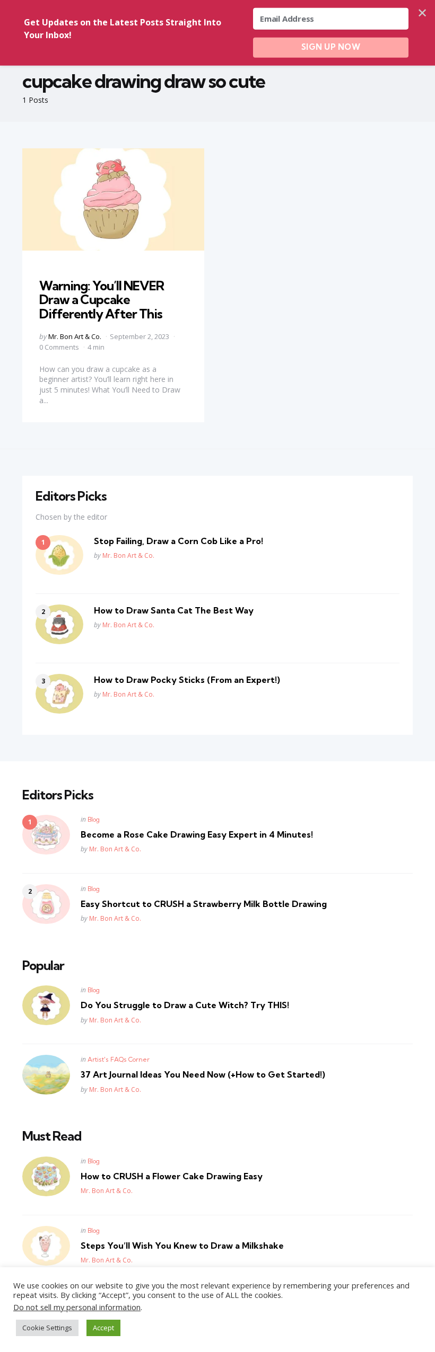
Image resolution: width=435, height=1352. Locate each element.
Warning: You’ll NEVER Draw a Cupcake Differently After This (101, 300)
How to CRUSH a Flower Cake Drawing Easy (172, 1176)
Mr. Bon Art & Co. (74, 336)
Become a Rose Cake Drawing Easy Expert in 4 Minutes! (197, 834)
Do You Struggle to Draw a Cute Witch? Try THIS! (185, 1005)
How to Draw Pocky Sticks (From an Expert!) (187, 679)
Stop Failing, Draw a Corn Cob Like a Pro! (178, 541)
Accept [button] (103, 1327)
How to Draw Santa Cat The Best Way (174, 610)
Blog (94, 819)
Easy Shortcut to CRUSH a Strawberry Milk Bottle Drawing (204, 904)
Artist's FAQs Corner (119, 1059)
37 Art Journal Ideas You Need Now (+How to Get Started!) (203, 1074)
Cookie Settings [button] (47, 1327)
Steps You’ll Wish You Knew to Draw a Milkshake (182, 1245)
